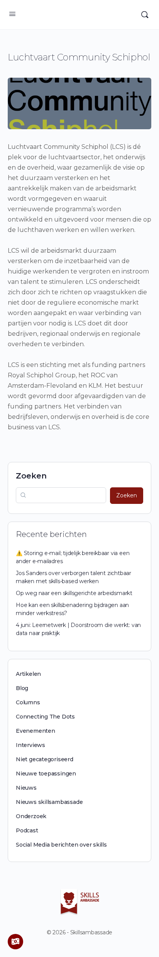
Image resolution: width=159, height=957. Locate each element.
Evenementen (35, 730)
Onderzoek (31, 816)
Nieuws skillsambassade (49, 802)
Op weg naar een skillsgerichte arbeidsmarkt (74, 593)
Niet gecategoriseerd (44, 759)
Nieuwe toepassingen (46, 773)
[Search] (144, 14)
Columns (28, 702)
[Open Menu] (12, 14)
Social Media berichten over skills (61, 844)
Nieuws (26, 787)
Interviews (30, 745)
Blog (22, 688)
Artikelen (28, 673)
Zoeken (31, 475)
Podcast (27, 830)
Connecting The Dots (45, 716)
